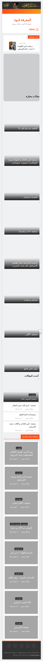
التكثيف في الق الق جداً (27, 128)
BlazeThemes (35, 655)
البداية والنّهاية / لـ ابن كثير (21, 553)
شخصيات (24, 524)
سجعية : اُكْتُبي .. (30, 334)
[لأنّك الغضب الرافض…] (21, 612)
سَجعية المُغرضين (21, 627)
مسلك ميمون (29, 409)
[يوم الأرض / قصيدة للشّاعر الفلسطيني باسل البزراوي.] (21, 463)
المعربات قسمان (30, 197)
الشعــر (19, 448)
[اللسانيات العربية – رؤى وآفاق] (21, 588)
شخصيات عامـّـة (15, 524)
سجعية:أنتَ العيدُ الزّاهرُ (27, 415)
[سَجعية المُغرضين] (21, 637)
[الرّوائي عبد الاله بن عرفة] (21, 538)
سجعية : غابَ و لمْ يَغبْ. (27, 231)
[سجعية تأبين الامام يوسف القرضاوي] (21, 488)
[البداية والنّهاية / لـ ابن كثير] (21, 563)
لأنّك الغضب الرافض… (21, 602)
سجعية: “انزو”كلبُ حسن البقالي (24, 405)
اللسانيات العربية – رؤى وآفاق (21, 577)
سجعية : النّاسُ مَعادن (21, 503)
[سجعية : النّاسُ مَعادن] (21, 513)
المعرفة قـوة (22, 20)
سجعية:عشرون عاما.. (28, 399)
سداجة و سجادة (30, 300)
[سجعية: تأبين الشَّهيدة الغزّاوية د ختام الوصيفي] (12, 46)
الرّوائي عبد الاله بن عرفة (21, 528)
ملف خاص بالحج (30, 369)
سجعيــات (32, 395)
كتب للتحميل (18, 549)
